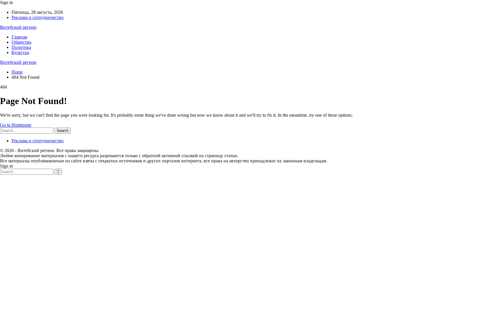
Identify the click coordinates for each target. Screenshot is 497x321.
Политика (21, 47)
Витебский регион (18, 27)
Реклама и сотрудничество (38, 17)
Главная (19, 36)
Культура (20, 52)
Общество (21, 42)
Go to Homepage (15, 124)
